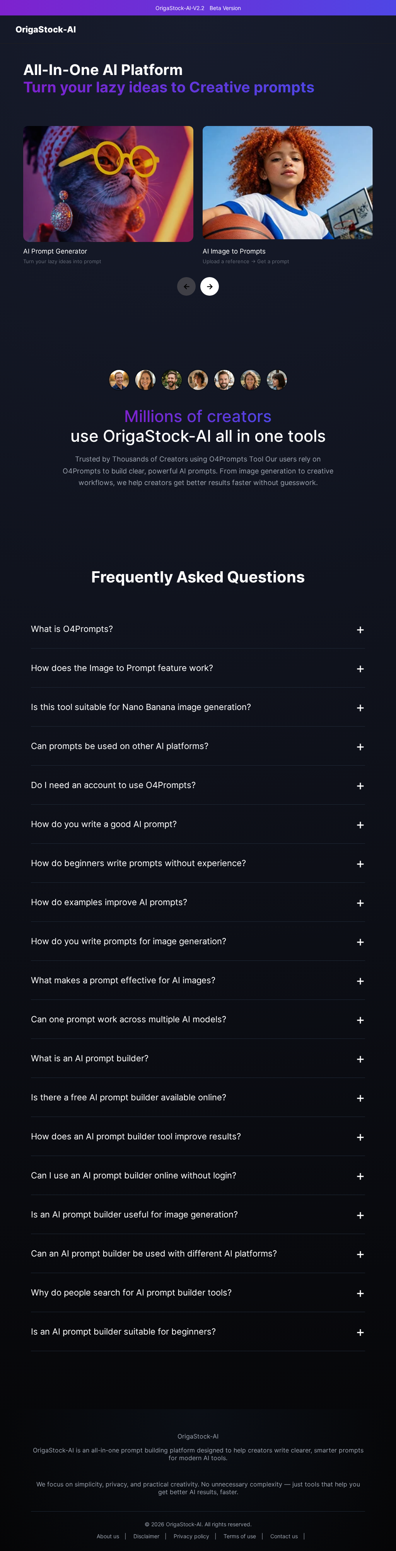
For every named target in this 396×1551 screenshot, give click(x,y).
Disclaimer (146, 1536)
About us (108, 1536)
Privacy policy (191, 1536)
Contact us (284, 1536)
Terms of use (240, 1536)
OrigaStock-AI (45, 29)
